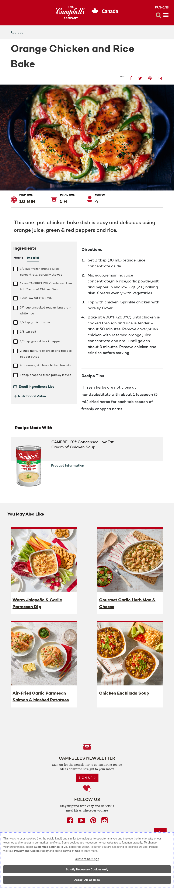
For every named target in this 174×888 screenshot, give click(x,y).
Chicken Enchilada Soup (124, 693)
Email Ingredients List (36, 386)
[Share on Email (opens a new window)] (160, 77)
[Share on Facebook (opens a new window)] (131, 77)
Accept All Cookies (87, 880)
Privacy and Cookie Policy (31, 851)
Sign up (86, 778)
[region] (87, 860)
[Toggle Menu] (165, 15)
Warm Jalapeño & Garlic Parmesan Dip (37, 603)
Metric (18, 258)
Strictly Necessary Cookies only (87, 869)
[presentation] (44, 560)
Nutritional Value (29, 396)
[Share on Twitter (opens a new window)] (140, 77)
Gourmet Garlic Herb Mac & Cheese (127, 603)
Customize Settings (47, 847)
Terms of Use (71, 851)
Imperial (33, 258)
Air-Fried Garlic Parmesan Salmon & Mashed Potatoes (41, 696)
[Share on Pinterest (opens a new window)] (150, 77)
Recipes (17, 32)
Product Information (67, 465)
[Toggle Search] (158, 15)
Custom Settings (87, 859)
